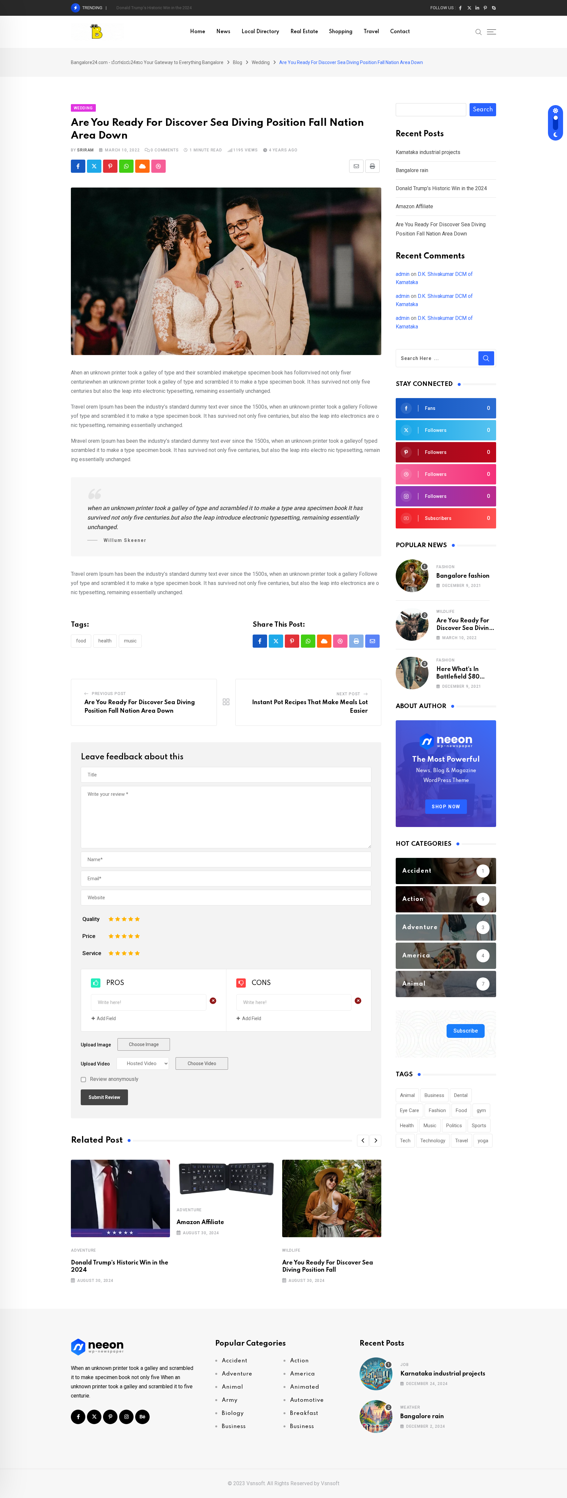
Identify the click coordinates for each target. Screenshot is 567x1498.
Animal (407, 1095)
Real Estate (304, 31)
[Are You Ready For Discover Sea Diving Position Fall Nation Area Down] (412, 624)
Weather (410, 1407)
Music (130, 640)
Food (81, 640)
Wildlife (291, 1250)
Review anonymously (114, 1079)
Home (197, 31)
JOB (404, 1364)
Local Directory (260, 31)
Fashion (445, 567)
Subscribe (465, 1031)
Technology (432, 1141)
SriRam (85, 150)
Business (434, 1095)
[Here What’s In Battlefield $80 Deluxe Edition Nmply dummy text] (412, 673)
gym (481, 1110)
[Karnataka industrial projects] (376, 1373)
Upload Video (95, 1063)
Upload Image (96, 1044)
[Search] (478, 31)
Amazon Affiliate (200, 1222)
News (223, 31)
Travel (371, 31)
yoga (483, 1141)
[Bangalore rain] (376, 1416)
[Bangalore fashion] (412, 575)
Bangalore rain (412, 170)
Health (105, 640)
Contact (400, 31)
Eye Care (409, 1110)
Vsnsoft (330, 1483)
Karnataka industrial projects (428, 152)
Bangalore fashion (463, 576)
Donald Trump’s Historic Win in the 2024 (154, 7)
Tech (405, 1141)
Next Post (348, 694)
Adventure (83, 1250)
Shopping (340, 31)
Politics (454, 1126)
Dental (461, 1095)
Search (483, 110)
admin (403, 274)
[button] (363, 1141)
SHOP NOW (446, 806)
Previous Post (109, 693)
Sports (479, 1126)
